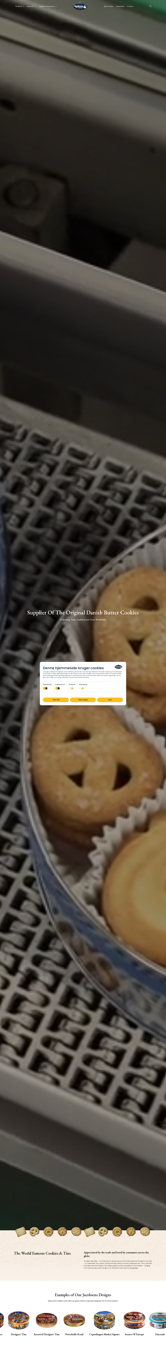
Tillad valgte (83, 700)
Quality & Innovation (46, 6)
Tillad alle (56, 700)
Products (18, 6)
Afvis (110, 700)
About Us (30, 6)
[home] (80, 6)
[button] (19, 6)
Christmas (134, 1268)
